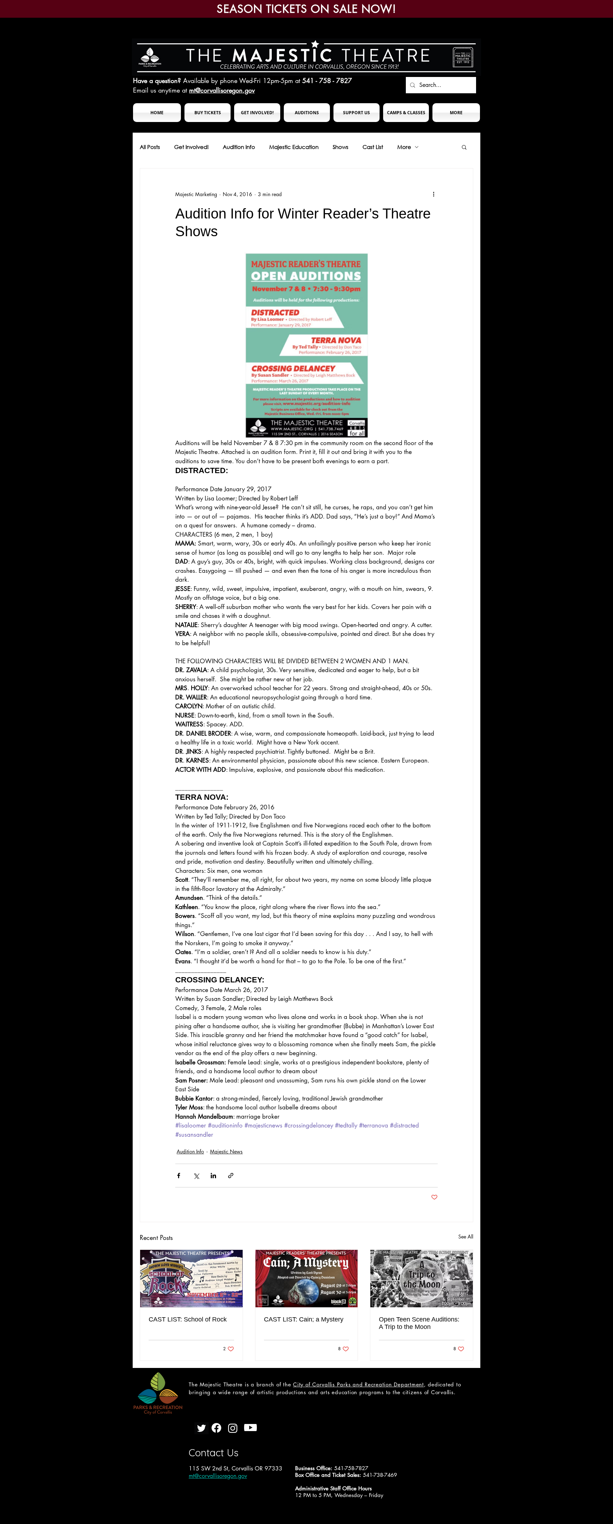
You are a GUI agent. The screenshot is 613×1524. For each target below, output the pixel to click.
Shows (340, 147)
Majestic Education (294, 147)
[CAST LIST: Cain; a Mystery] (306, 1278)
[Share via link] (230, 1175)
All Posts (150, 147)
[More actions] (433, 194)
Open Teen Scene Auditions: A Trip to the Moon (419, 1323)
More (404, 147)
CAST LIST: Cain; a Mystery (303, 1319)
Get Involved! (191, 147)
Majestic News (226, 1151)
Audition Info (239, 147)
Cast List (373, 147)
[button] (207, 112)
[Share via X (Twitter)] (196, 1175)
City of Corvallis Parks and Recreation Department (358, 1384)
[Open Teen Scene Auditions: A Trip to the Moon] (421, 1278)
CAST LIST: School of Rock (188, 1319)
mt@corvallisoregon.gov (222, 90)
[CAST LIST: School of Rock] (191, 1278)
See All (465, 1236)
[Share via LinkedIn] (213, 1175)
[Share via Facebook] (178, 1175)
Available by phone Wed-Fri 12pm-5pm (238, 80)
